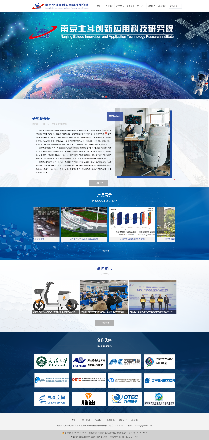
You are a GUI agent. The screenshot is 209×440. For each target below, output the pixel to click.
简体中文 (173, 6)
